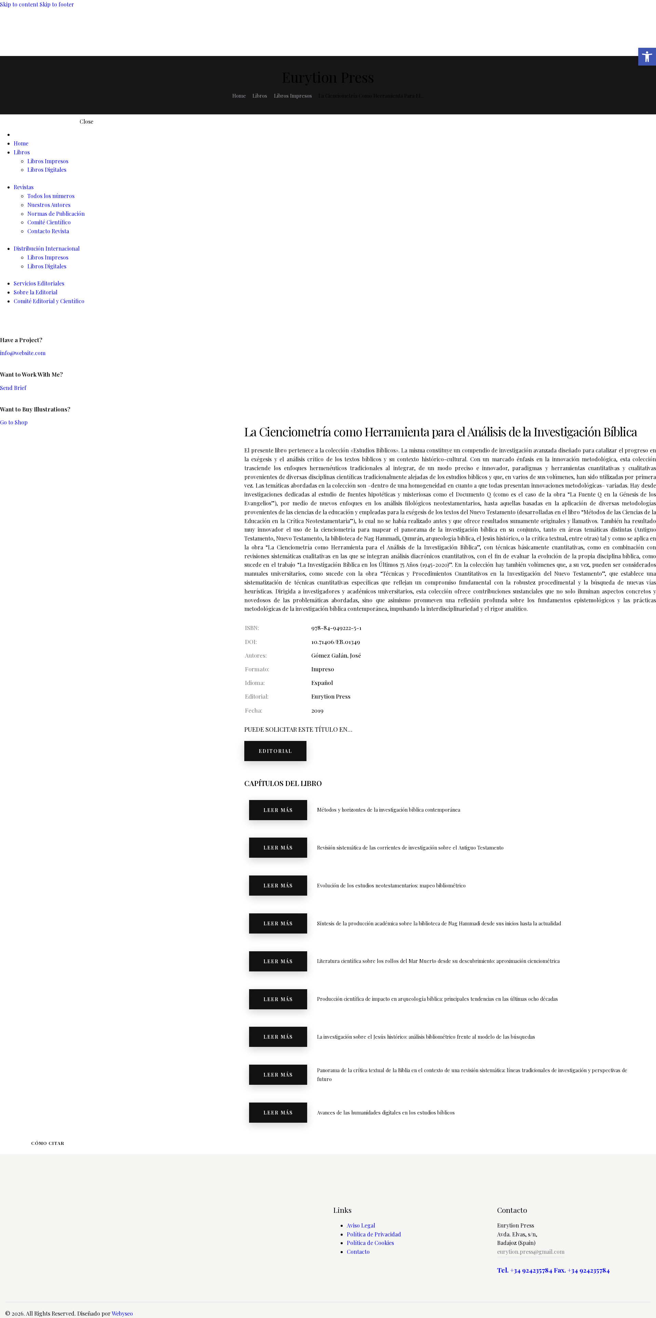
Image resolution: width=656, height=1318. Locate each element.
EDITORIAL (275, 751)
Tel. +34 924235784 (524, 1270)
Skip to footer (57, 4)
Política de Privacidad (374, 1234)
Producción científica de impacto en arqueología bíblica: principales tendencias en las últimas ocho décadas (437, 998)
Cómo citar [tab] (47, 1143)
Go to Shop (14, 422)
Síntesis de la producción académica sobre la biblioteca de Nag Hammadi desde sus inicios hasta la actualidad (439, 923)
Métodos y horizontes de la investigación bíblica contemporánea (388, 809)
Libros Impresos (293, 96)
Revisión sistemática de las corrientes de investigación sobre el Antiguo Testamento (410, 847)
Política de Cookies (370, 1242)
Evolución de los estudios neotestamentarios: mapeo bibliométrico (391, 885)
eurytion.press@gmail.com (530, 1251)
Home (239, 96)
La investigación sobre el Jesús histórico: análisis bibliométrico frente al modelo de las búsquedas (426, 1036)
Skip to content (19, 4)
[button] (647, 57)
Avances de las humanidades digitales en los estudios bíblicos (386, 1112)
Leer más (278, 810)
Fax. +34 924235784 (582, 1270)
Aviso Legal (361, 1225)
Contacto (358, 1251)
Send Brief (13, 387)
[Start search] (646, 41)
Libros (259, 96)
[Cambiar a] (335, 134)
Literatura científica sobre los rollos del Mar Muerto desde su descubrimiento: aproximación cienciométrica (438, 960)
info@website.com (22, 352)
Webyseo (122, 1313)
